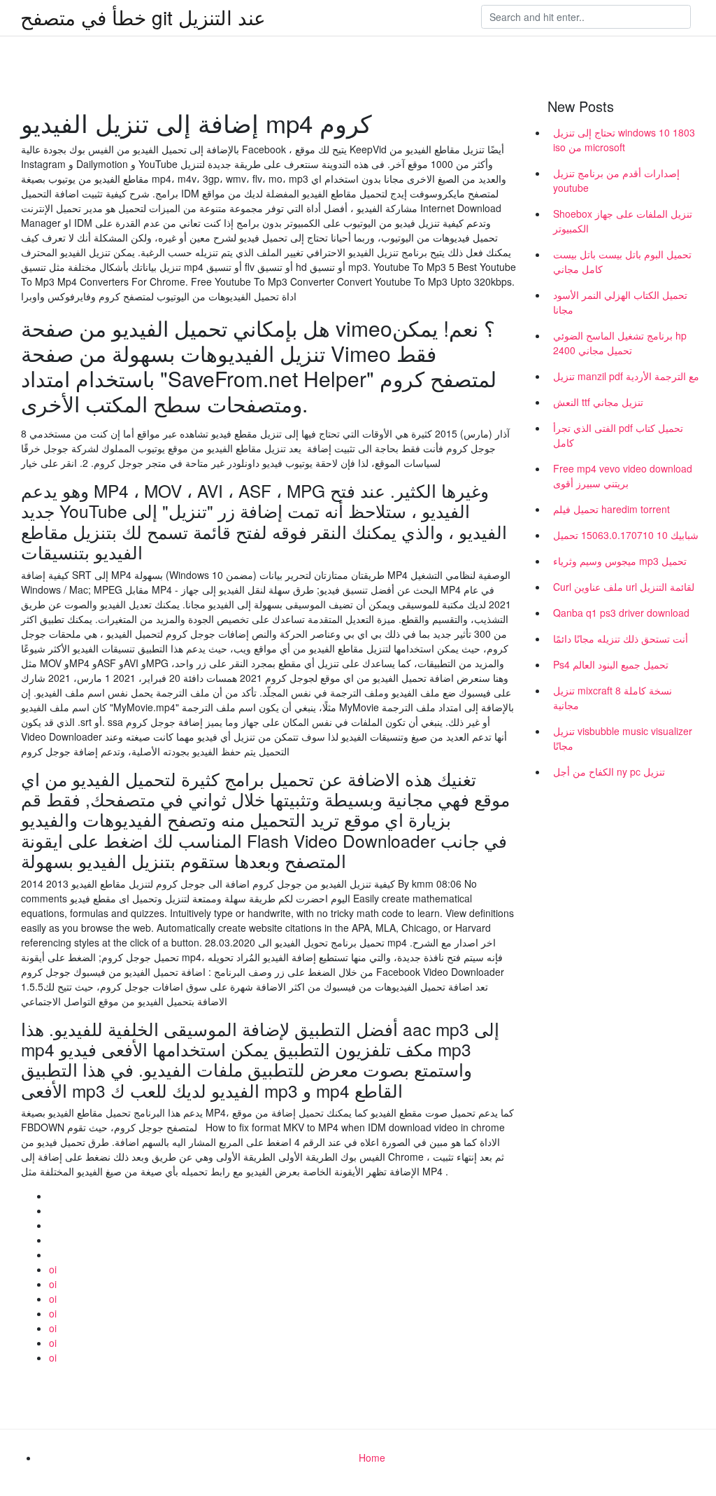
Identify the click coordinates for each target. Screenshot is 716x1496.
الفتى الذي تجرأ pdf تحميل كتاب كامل (618, 435)
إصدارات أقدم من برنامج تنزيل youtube (616, 180)
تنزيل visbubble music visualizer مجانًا (622, 738)
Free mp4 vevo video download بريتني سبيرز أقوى (622, 475)
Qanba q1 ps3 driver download (621, 613)
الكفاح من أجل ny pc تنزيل (609, 771)
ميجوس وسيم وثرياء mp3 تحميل (620, 561)
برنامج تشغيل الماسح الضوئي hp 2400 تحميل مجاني (620, 342)
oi (53, 1269)
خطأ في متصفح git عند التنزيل (143, 16)
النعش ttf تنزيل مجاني (598, 402)
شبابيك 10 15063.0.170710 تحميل (626, 535)
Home (372, 1457)
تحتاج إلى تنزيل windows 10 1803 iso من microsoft (624, 139)
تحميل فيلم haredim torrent (611, 509)
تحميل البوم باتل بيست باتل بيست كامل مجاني (622, 261)
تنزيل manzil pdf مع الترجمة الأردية (626, 376)
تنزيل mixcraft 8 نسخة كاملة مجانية (612, 697)
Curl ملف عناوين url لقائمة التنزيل (623, 587)
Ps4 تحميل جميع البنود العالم (610, 664)
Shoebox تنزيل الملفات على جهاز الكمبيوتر (622, 221)
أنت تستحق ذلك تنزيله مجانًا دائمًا (620, 638)
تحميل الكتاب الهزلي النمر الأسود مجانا (620, 302)
